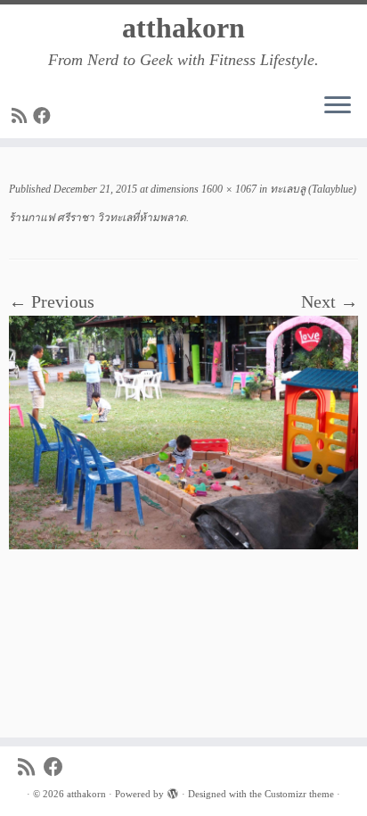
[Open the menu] (337, 106)
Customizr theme (299, 793)
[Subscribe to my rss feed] (22, 116)
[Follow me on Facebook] (44, 116)
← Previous (51, 301)
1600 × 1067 (228, 189)
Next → (329, 301)
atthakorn (183, 27)
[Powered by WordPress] (173, 791)
